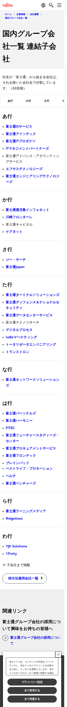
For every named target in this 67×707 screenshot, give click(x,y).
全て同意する (32, 698)
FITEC (10, 428)
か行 (28, 100)
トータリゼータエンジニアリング (31, 344)
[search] (51, 5)
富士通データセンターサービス (29, 315)
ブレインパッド (17, 463)
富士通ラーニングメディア (26, 511)
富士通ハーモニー (19, 421)
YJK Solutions (16, 546)
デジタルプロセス (19, 330)
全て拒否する (32, 690)
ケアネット (14, 232)
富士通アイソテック (21, 134)
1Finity (11, 554)
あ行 (10, 100)
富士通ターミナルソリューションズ (32, 295)
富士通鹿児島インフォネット (27, 210)
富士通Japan (15, 267)
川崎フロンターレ (19, 217)
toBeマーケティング (21, 337)
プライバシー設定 (32, 682)
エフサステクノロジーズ (24, 169)
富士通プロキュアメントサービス (31, 448)
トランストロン (17, 352)
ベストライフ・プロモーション (29, 469)
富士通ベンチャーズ (21, 483)
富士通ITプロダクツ (21, 141)
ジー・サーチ (16, 260)
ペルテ (11, 476)
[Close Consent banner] (58, 655)
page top (57, 643)
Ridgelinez (14, 519)
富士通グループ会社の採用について (35, 640)
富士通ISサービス (19, 127)
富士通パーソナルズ (21, 413)
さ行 (46, 100)
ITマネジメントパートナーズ (27, 149)
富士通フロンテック (21, 456)
